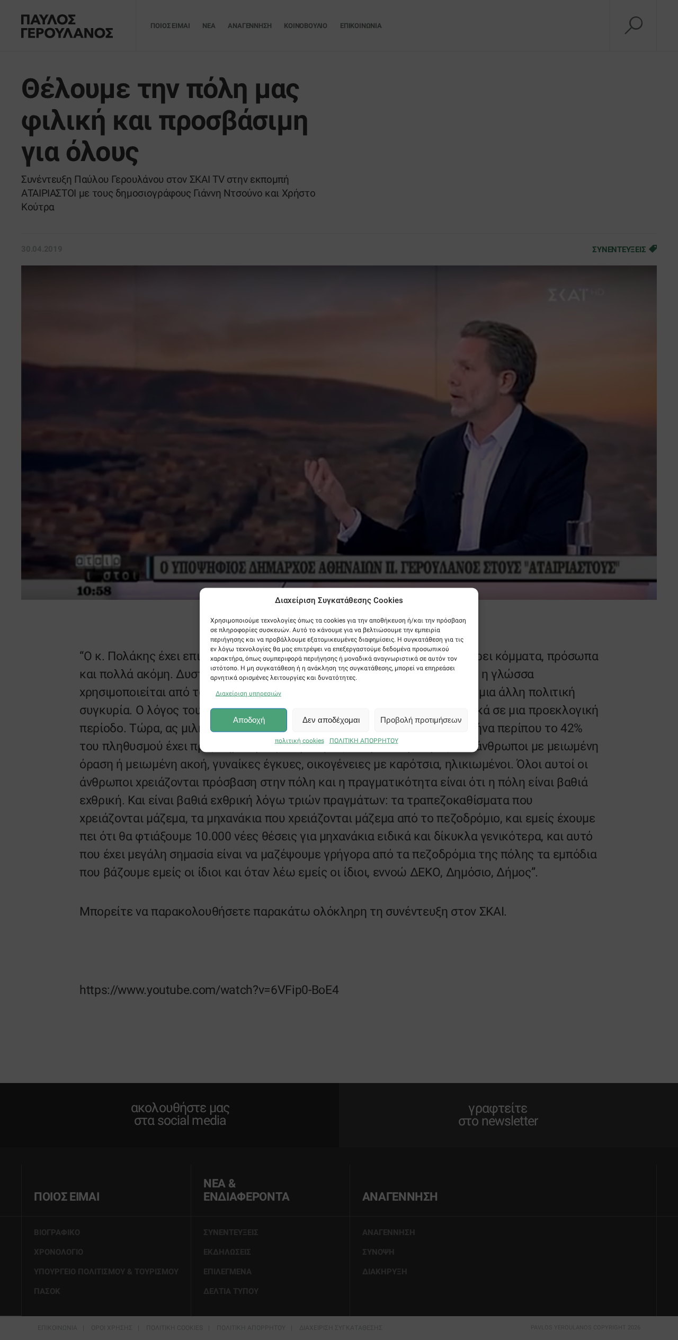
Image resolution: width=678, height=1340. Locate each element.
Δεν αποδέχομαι (331, 719)
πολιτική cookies (299, 740)
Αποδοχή (249, 719)
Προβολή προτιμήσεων (421, 719)
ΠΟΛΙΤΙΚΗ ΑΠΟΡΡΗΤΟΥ (363, 740)
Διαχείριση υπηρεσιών (248, 693)
